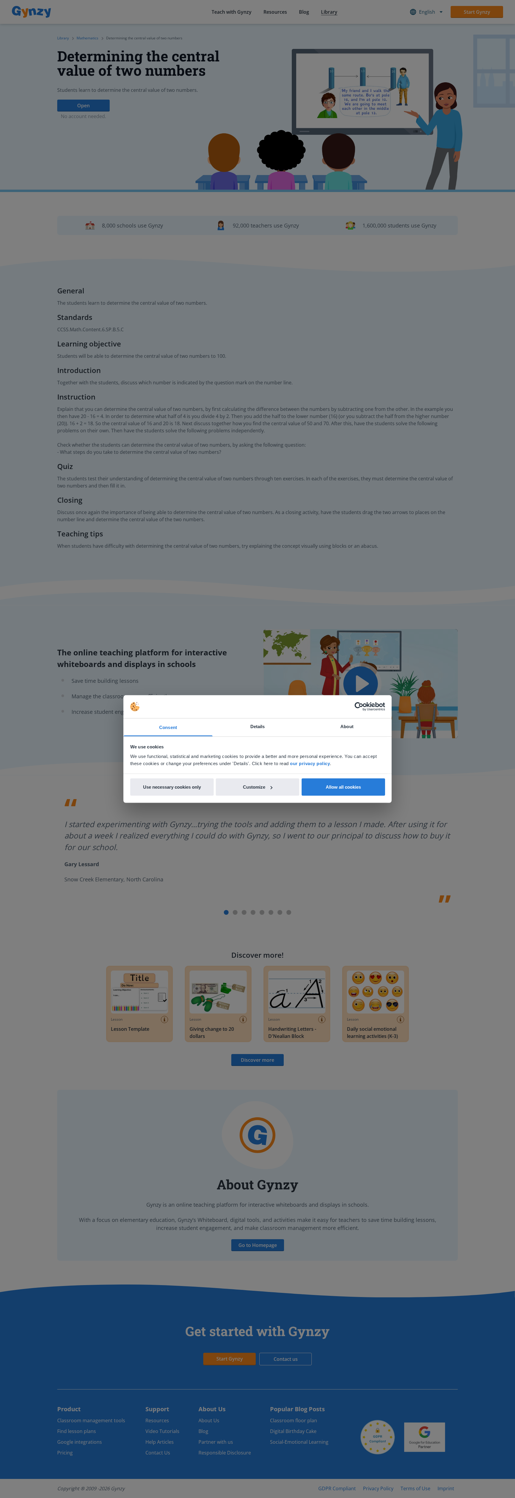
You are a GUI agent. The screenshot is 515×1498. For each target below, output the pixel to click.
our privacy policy (310, 763)
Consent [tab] (168, 727)
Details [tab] (257, 726)
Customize (254, 787)
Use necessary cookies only (172, 787)
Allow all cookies (343, 787)
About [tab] (346, 726)
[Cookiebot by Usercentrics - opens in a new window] (359, 706)
